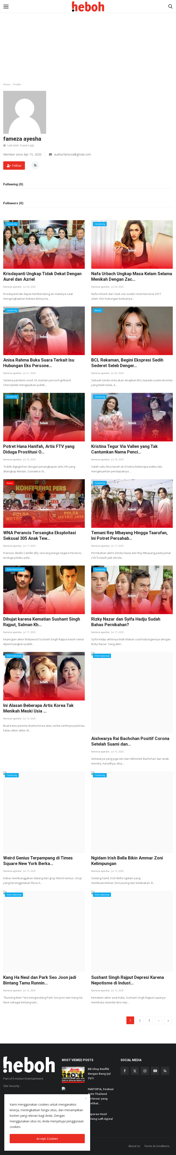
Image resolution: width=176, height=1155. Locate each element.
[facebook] (125, 1071)
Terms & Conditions (157, 1146)
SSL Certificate (13, 1093)
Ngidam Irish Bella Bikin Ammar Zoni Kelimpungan (127, 860)
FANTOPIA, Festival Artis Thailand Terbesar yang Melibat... (101, 1096)
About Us (134, 1146)
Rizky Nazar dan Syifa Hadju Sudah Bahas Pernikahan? (125, 621)
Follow (16, 165)
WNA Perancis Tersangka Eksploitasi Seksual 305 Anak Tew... (39, 535)
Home (6, 84)
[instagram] (145, 1071)
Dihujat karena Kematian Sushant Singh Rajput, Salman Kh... (41, 621)
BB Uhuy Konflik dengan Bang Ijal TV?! (99, 1073)
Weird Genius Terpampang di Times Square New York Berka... (38, 860)
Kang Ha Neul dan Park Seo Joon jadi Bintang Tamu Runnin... (39, 980)
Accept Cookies (47, 1139)
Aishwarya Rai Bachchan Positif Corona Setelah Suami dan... (130, 741)
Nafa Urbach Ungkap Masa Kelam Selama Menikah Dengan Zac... (131, 276)
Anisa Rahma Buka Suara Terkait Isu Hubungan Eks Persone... (38, 362)
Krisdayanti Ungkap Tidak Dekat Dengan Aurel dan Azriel (42, 276)
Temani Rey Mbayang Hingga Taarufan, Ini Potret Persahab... (129, 535)
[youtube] (155, 1071)
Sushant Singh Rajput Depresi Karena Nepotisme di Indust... (127, 980)
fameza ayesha (12, 286)
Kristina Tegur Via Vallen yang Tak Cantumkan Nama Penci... (124, 449)
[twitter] (135, 1071)
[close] (86, 1098)
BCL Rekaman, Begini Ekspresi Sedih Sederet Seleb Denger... (127, 362)
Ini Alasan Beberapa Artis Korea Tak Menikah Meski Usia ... (38, 708)
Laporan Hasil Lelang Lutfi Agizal (100, 1116)
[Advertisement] (88, 32)
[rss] (165, 1071)
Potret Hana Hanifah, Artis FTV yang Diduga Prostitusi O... (38, 449)
